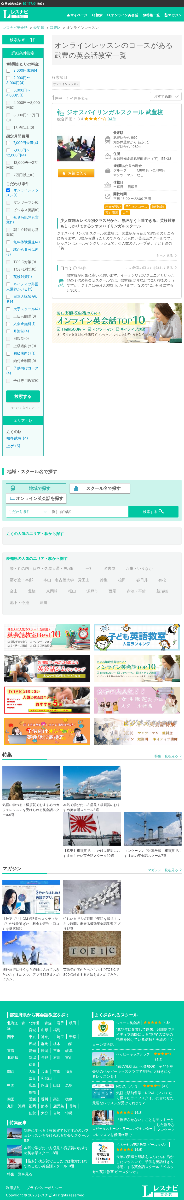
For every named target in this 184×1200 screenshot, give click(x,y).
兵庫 (44, 1071)
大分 (44, 1113)
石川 (56, 1057)
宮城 (32, 1030)
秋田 (72, 1023)
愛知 (32, 1050)
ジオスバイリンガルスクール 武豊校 (115, 112)
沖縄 (69, 1113)
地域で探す (40, 488)
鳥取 (69, 1085)
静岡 (44, 1050)
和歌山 (46, 1078)
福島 (56, 1030)
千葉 (72, 1037)
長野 (44, 1057)
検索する (23, 396)
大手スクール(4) (26, 309)
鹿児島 (58, 1106)
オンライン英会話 (124, 15)
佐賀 (32, 1113)
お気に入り (77, 173)
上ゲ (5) (13, 445)
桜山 (72, 591)
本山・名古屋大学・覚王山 (66, 579)
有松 (162, 579)
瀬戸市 (92, 591)
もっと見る (164, 255)
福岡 (32, 1106)
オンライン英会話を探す (39, 498)
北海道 (34, 1023)
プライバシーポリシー (44, 1187)
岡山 (44, 1085)
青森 (48, 1023)
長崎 (72, 1106)
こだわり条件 (19, 511)
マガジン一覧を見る (163, 870)
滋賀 (69, 1071)
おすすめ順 (163, 96)
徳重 (104, 579)
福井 (32, 1064)
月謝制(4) (21, 331)
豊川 (43, 602)
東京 (32, 1037)
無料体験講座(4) (26, 242)
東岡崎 (52, 591)
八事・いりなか (139, 568)
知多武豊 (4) (17, 438)
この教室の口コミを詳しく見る (149, 268)
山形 (44, 1030)
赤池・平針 (136, 591)
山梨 (69, 1043)
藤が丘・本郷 (21, 579)
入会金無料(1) (24, 323)
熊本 (44, 1106)
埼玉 (60, 1037)
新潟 (32, 1057)
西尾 (112, 591)
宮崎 (56, 1113)
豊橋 (32, 591)
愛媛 (32, 1099)
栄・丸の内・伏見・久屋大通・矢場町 (42, 568)
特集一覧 (153, 15)
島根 (32, 1092)
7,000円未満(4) (25, 142)
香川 (44, 1099)
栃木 (56, 1043)
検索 (99, 15)
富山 (69, 1057)
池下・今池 (19, 602)
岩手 (60, 1023)
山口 (56, 1085)
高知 (56, 1099)
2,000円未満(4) (26, 70)
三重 (56, 1050)
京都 (56, 1071)
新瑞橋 (162, 591)
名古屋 (109, 568)
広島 (32, 1085)
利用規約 (13, 1187)
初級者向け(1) (24, 353)
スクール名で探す (103, 488)
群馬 (44, 1043)
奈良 (32, 1078)
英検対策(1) (22, 276)
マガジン (175, 15)
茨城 (32, 1043)
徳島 (69, 1099)
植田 (122, 579)
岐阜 (69, 1050)
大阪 (32, 1071)
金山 (13, 591)
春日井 (142, 579)
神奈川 (46, 1037)
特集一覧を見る (166, 756)
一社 (89, 568)
